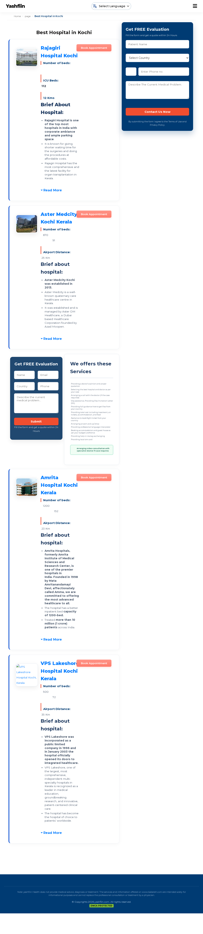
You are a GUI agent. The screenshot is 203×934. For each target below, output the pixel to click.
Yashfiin (15, 6)
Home (17, 16)
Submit (36, 421)
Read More (52, 190)
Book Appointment (94, 47)
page (28, 16)
